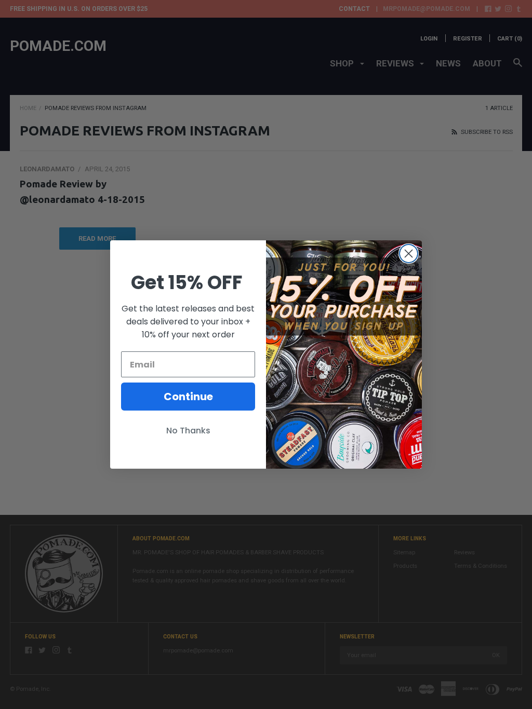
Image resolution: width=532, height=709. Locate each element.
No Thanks (188, 431)
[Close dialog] (409, 253)
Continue (188, 396)
